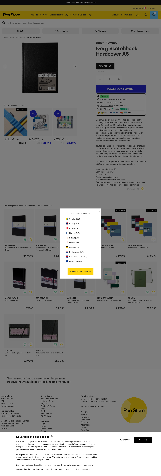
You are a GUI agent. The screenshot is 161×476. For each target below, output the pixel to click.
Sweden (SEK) (74, 219)
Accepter (143, 440)
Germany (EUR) (75, 247)
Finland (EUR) (74, 233)
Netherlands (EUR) (76, 252)
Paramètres (125, 440)
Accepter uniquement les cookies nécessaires (71, 469)
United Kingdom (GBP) (78, 257)
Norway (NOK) (74, 224)
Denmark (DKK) (75, 228)
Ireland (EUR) (74, 238)
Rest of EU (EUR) (75, 261)
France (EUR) (74, 243)
